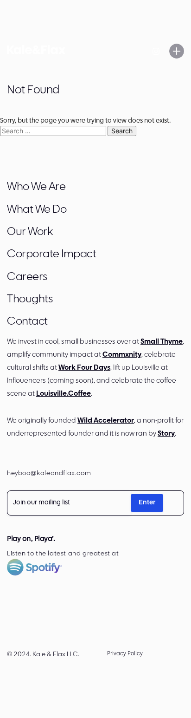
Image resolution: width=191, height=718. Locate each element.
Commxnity (121, 355)
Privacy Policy (125, 654)
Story (166, 434)
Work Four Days (84, 368)
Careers (27, 277)
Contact (27, 321)
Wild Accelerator (105, 421)
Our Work (29, 232)
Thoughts (29, 299)
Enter (147, 502)
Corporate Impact (51, 254)
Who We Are (36, 187)
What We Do (36, 209)
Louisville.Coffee (63, 394)
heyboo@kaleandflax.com (49, 473)
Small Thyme (161, 342)
